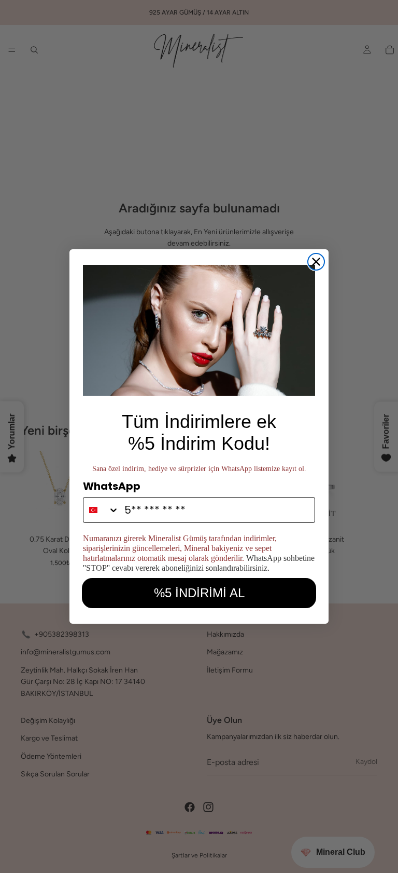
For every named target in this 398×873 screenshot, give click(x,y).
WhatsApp (111, 486)
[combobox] (101, 510)
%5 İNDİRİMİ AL (199, 593)
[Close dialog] (316, 261)
